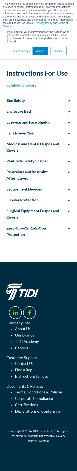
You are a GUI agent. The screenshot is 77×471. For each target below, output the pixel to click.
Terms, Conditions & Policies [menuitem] (38, 392)
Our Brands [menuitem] (24, 335)
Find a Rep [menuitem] (23, 370)
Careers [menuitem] (21, 348)
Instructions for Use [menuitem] (31, 376)
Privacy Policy (44, 23)
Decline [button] (58, 51)
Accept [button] (40, 51)
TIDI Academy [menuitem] (27, 342)
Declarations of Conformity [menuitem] (38, 411)
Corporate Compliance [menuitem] (34, 398)
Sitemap (44, 440)
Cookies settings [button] (20, 51)
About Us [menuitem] (23, 329)
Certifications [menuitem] (26, 405)
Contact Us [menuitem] (24, 363)
